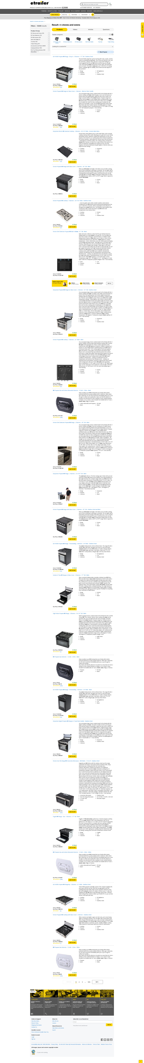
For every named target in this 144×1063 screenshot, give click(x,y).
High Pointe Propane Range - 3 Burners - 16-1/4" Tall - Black (69, 613)
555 (89, 982)
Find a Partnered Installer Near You (40, 1032)
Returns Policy (35, 1023)
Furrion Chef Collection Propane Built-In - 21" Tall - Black (70, 231)
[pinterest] (105, 1040)
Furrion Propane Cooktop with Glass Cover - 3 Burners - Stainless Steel (72, 914)
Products (60, 29)
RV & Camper (75, 11)
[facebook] (102, 1040)
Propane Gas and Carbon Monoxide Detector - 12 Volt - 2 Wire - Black (72, 390)
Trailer (60, 11)
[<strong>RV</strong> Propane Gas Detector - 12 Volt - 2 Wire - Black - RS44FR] (65, 671)
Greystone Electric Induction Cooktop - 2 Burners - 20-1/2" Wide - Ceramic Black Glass (76, 131)
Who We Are (55, 1021)
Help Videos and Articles (58, 1028)
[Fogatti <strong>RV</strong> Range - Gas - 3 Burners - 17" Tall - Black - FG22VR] (64, 835)
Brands (89, 11)
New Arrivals (98, 11)
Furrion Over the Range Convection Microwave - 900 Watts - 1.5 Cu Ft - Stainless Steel (76, 761)
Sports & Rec (52, 11)
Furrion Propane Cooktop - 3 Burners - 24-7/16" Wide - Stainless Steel (72, 200)
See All (109, 283)
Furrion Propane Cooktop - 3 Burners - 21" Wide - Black (68, 339)
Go (92, 14)
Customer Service (86, 7)
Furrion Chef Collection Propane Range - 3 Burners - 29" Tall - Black (71, 422)
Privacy (74, 1025)
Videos (75, 29)
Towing (43, 11)
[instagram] (108, 1040)
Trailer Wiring (111, 41)
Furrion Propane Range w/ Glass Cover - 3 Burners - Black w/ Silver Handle (73, 91)
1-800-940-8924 (58, 7)
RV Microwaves (78, 41)
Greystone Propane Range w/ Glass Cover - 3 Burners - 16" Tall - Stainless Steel (74, 290)
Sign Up (33, 1039)
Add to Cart (72, 86)
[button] (110, 34)
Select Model (84, 14)
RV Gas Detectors (67, 41)
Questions (106, 29)
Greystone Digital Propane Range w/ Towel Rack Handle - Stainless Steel (72, 721)
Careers (54, 1023)
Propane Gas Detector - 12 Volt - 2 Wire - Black (66, 657)
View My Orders (35, 1021)
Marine (83, 11)
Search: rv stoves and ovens (37, 21)
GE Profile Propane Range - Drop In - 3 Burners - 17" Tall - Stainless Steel (73, 56)
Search (54, 1030)
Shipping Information (37, 1025)
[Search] (82, 4)
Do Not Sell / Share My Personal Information (70, 1044)
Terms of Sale (96, 1044)
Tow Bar (100, 41)
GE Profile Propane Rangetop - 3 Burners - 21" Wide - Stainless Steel (72, 884)
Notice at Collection (87, 1044)
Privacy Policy (54, 1044)
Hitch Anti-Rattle (89, 41)
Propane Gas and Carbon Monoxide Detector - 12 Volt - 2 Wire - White (72, 852)
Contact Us (34, 1027)
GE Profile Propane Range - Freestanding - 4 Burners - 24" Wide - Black (72, 689)
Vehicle (67, 11)
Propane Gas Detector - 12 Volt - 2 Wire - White (66, 947)
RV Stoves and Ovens (56, 42)
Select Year (64, 14)
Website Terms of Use (106, 1044)
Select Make (74, 14)
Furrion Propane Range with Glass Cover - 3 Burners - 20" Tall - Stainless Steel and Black (76, 509)
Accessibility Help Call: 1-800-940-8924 (41, 1044)
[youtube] (111, 1040)
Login (33, 1037)
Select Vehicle (55, 14)
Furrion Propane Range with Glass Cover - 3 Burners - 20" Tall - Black (71, 166)
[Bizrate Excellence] (33, 1052)
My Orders (96, 7)
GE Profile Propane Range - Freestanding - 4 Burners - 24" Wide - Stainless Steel (75, 543)
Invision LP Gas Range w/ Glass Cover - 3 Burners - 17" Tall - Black (71, 575)
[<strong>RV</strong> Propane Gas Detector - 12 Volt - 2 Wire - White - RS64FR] (64, 962)
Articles (90, 29)
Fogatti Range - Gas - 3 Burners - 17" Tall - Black (66, 816)
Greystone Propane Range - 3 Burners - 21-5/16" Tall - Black (69, 473)
